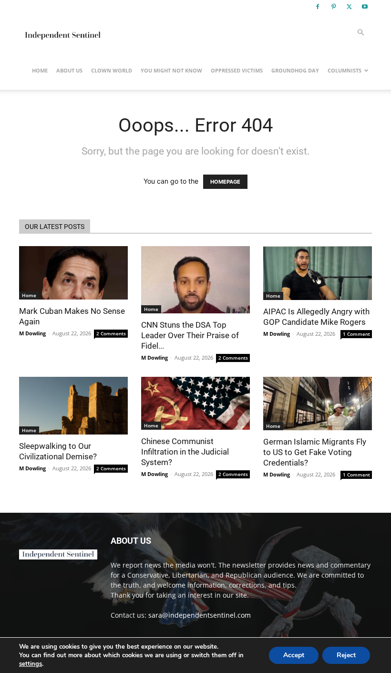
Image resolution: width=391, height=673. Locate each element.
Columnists (344, 70)
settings (30, 664)
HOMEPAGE (225, 181)
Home (40, 70)
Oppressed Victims (237, 70)
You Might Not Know (171, 70)
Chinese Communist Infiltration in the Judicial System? (185, 451)
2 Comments (111, 333)
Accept (293, 655)
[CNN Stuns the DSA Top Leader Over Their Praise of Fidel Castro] (195, 279)
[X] (349, 6)
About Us (69, 70)
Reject (346, 655)
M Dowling (32, 333)
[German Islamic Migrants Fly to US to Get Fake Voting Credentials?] (317, 404)
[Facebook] (317, 6)
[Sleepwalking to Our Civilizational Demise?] (73, 406)
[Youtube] (365, 6)
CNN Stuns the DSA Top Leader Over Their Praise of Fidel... (190, 335)
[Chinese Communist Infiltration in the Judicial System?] (195, 403)
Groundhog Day (295, 70)
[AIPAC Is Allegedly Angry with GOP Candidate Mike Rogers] (317, 273)
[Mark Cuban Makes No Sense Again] (73, 273)
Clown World (111, 70)
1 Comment (356, 334)
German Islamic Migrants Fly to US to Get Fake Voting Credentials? (314, 452)
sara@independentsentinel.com (199, 615)
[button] (360, 32)
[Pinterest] (333, 6)
